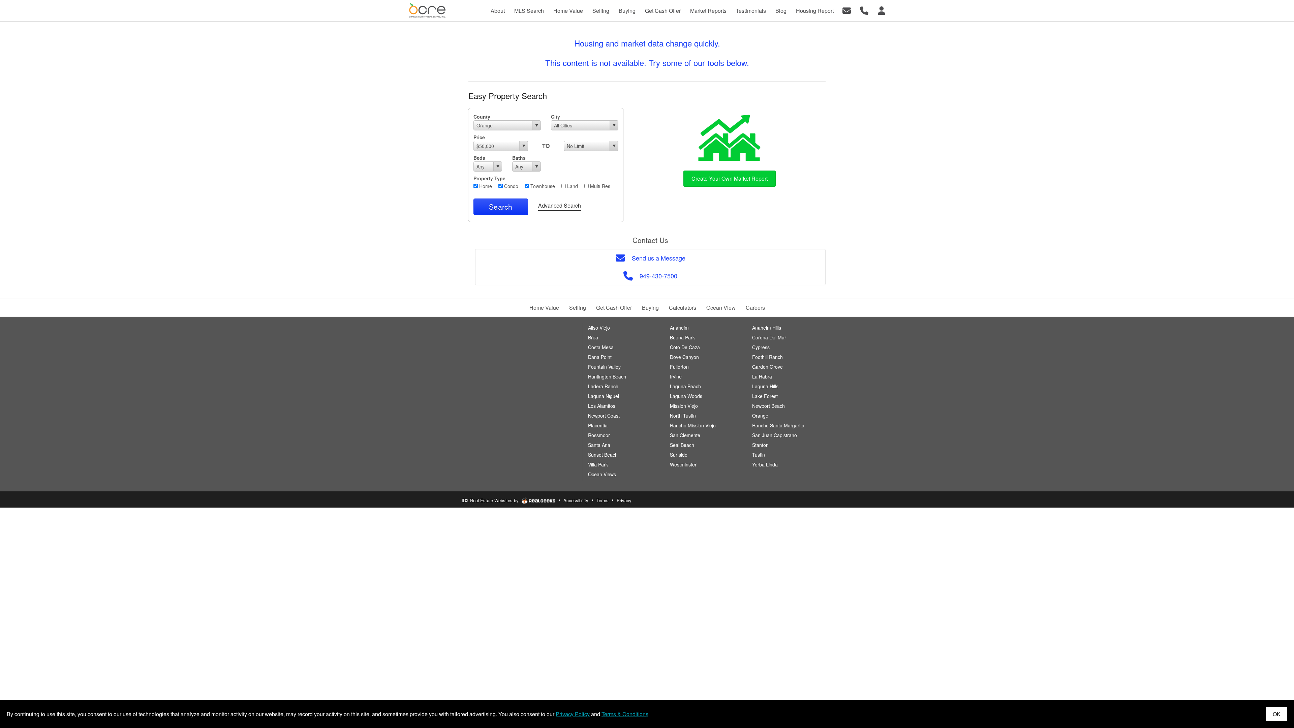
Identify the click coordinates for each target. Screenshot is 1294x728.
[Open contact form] (846, 10)
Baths (519, 157)
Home (485, 186)
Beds (479, 157)
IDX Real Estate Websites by (491, 500)
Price (479, 137)
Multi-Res (599, 186)
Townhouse (542, 186)
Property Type (489, 178)
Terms (602, 500)
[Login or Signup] (881, 10)
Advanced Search (559, 205)
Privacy (624, 500)
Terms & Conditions (625, 714)
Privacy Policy (573, 714)
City (555, 116)
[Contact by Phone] (864, 10)
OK (1277, 714)
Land (572, 186)
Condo (510, 186)
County (481, 116)
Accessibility (575, 500)
